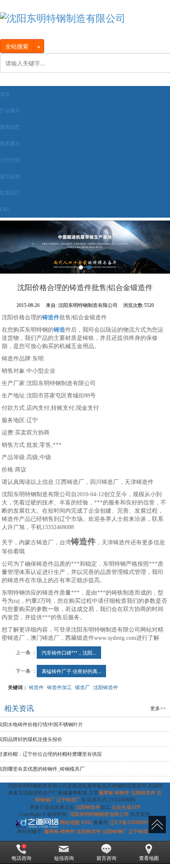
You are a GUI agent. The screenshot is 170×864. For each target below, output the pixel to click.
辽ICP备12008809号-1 (132, 822)
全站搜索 (16, 46)
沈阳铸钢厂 (114, 831)
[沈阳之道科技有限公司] (36, 822)
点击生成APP (126, 807)
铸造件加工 (59, 686)
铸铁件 (122, 793)
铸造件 (36, 686)
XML (86, 822)
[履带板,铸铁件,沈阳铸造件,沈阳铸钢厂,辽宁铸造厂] (85, 247)
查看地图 (149, 858)
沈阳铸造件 (105, 686)
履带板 (106, 793)
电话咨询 (21, 858)
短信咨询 (64, 858)
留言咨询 (106, 858)
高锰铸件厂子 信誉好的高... (71, 670)
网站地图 (70, 822)
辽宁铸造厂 (68, 800)
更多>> (158, 708)
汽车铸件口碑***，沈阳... (69, 652)
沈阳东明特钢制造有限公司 (99, 814)
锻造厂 (82, 686)
